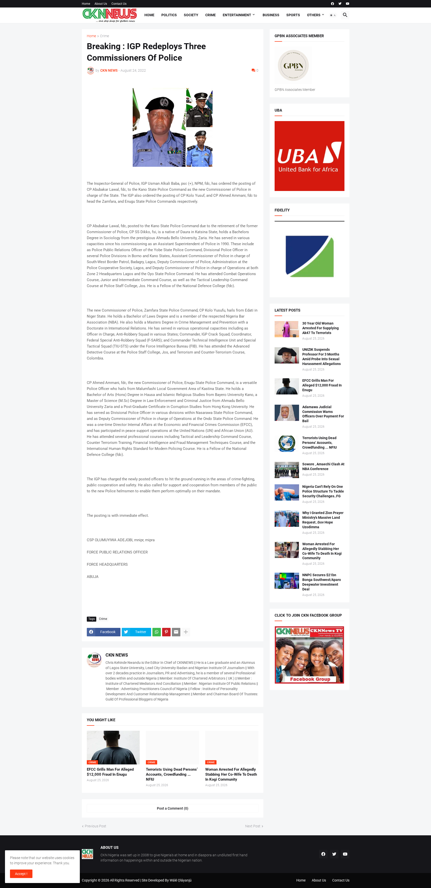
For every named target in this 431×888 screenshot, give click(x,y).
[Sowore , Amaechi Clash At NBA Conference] (287, 470)
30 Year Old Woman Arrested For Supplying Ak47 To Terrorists (320, 328)
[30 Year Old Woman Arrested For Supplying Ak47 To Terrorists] (287, 329)
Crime (210, 15)
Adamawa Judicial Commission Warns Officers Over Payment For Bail (323, 414)
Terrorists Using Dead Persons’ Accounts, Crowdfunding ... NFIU (172, 774)
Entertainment (237, 15)
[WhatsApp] (156, 632)
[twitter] (339, 3)
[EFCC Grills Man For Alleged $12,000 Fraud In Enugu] (287, 386)
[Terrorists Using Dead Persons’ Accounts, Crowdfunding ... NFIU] (287, 444)
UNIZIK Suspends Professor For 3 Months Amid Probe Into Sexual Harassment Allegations (321, 357)
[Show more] (186, 632)
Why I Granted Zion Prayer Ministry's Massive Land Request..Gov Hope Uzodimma (322, 520)
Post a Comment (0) (172, 808)
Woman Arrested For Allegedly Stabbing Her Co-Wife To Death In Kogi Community (231, 774)
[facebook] (332, 3)
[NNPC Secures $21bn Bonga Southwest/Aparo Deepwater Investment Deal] (287, 581)
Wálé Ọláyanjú (181, 880)
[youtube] (347, 3)
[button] (333, 15)
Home (86, 3)
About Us (101, 3)
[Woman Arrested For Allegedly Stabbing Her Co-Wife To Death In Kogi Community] (287, 550)
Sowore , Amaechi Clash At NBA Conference (323, 466)
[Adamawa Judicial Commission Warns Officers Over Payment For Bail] (287, 413)
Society (191, 15)
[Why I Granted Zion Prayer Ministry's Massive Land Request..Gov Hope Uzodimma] (287, 519)
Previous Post (95, 826)
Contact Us (118, 3)
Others (314, 15)
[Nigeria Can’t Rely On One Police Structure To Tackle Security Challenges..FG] (287, 492)
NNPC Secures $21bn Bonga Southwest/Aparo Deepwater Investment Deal (321, 582)
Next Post (252, 826)
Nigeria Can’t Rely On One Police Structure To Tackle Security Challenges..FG (323, 491)
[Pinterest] (166, 632)
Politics (169, 15)
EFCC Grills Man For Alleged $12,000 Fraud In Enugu (110, 772)
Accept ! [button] (21, 874)
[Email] (176, 632)
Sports (293, 15)
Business (271, 15)
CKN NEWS (117, 655)
